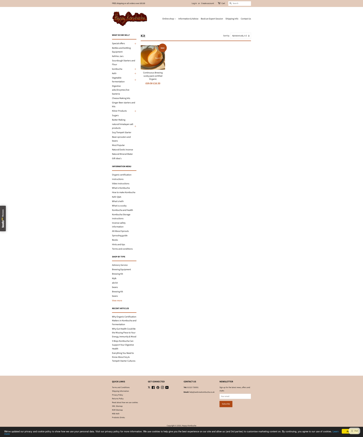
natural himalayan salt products (122, 126)
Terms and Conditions (121, 387)
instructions (118, 179)
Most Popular (118, 145)
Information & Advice (188, 18)
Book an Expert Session (212, 18)
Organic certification (121, 174)
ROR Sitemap (117, 410)
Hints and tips (118, 244)
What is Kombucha (121, 188)
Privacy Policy (117, 395)
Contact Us (246, 18)
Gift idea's (117, 158)
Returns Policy (118, 398)
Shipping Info (231, 18)
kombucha (117, 69)
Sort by (226, 35)
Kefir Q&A (116, 196)
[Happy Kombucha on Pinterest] (157, 388)
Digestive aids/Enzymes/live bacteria (120, 89)
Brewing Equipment (121, 269)
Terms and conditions (122, 248)
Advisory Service (120, 265)
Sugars (115, 115)
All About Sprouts (120, 231)
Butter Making (118, 119)
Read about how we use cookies (125, 402)
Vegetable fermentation (118, 79)
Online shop (168, 18)
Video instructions (120, 183)
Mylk (114, 278)
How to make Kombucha (123, 192)
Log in (194, 3)
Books (115, 240)
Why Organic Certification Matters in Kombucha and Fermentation (124, 320)
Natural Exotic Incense (122, 149)
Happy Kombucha (189, 425)
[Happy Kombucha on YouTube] (167, 388)
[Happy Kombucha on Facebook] (153, 388)
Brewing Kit (117, 273)
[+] (135, 43)
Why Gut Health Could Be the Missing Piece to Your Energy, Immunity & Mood (124, 332)
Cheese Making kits (121, 98)
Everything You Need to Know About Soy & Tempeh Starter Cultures (123, 357)
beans (115, 287)
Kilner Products (119, 110)
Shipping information (120, 391)
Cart (223, 3)
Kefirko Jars (118, 56)
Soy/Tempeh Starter (121, 132)
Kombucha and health (122, 210)
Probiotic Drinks (118, 417)
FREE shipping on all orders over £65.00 (128, 3)
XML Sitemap (117, 406)
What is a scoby (119, 205)
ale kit (115, 282)
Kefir (114, 73)
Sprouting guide (119, 235)
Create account (207, 3)
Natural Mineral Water (122, 154)
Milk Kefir (116, 413)
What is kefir (118, 201)
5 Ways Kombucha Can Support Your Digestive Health (123, 344)
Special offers (118, 43)
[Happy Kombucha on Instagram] (162, 388)
